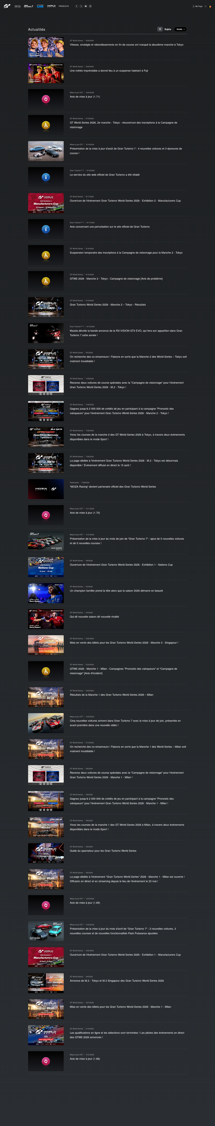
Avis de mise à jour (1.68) (85, 1058)
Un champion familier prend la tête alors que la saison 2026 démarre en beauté (116, 590)
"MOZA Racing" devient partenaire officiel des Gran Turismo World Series (113, 486)
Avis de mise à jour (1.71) (85, 96)
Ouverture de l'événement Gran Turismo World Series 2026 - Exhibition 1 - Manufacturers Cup (125, 954)
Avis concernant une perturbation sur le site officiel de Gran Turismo (110, 226)
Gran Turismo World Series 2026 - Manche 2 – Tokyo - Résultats (108, 304)
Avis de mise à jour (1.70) (85, 512)
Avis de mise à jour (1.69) (85, 902)
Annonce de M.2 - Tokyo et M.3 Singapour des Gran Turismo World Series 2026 (117, 980)
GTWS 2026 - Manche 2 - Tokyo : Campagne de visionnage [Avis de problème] (116, 278)
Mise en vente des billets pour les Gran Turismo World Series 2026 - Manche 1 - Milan (120, 1007)
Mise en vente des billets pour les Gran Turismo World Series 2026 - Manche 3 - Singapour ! (124, 642)
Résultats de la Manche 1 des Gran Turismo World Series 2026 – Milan (111, 694)
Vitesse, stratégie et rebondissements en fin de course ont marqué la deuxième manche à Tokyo (126, 44)
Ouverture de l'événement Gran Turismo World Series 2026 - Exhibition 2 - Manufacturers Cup (125, 200)
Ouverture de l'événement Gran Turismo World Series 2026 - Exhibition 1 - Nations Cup (121, 564)
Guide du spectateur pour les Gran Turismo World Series (103, 850)
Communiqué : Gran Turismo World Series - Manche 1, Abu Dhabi (109, 1110)
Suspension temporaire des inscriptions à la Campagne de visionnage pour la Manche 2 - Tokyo (126, 252)
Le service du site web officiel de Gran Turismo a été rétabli (105, 174)
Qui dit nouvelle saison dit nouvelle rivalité (94, 616)
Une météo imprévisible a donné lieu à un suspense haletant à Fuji (109, 70)
